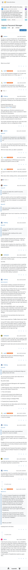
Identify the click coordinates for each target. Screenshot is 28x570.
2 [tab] (4, 21)
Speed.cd (8, 107)
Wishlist (4, 27)
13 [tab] (7, 23)
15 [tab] (12, 23)
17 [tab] (16, 23)
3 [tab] (6, 21)
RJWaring (6, 96)
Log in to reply (23, 30)
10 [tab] (21, 21)
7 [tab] (15, 21)
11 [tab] (23, 21)
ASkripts (5, 9)
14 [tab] (9, 23)
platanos (5, 36)
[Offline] (2, 71)
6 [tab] (13, 21)
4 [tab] (8, 21)
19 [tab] (20, 23)
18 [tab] (18, 23)
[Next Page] (26, 14)
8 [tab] (17, 21)
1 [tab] (2, 21)
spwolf (5, 70)
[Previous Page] (2, 14)
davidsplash (6, 254)
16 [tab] (14, 23)
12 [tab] (26, 21)
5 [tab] (10, 21)
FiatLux (5, 539)
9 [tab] (19, 21)
